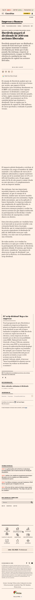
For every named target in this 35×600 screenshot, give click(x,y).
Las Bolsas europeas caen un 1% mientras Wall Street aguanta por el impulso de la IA (17, 483)
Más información (5, 403)
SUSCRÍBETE (27, 13)
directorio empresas (28, 537)
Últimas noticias (7, 465)
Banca (3, 26)
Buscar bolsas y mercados (10, 497)
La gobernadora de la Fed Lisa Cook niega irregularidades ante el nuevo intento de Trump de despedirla (16, 470)
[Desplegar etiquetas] (32, 396)
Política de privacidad (8, 585)
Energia (19, 26)
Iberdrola (4, 396)
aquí (26, 407)
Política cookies (16, 583)
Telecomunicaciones (11, 26)
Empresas (10, 396)
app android (28, 543)
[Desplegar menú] (3, 13)
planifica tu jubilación (7, 537)
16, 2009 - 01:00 (17, 67)
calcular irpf (7, 531)
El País (31, 17)
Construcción (26, 26)
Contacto (5, 583)
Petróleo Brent (27, 10)
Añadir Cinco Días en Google (11, 76)
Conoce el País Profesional (17, 549)
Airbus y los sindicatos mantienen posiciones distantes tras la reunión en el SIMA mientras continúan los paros (17, 477)
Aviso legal (10, 583)
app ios (17, 543)
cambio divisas (17, 537)
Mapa (21, 585)
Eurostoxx (9, 506)
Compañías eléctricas (19, 396)
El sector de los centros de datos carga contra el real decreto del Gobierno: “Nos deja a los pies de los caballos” (17, 488)
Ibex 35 (4, 10)
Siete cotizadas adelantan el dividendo (15, 386)
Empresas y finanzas (12, 22)
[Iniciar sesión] (32, 13)
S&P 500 (15, 10)
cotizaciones (7, 543)
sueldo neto (28, 531)
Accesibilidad (17, 585)
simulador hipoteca (17, 531)
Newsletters (28, 585)
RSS (24, 585)
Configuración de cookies (25, 583)
